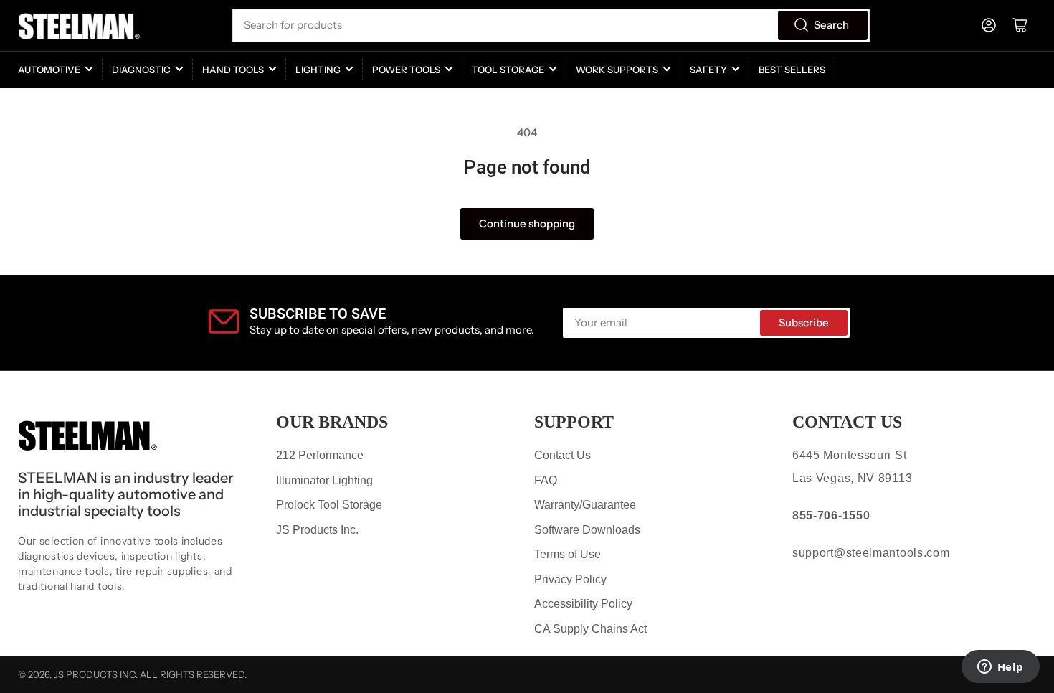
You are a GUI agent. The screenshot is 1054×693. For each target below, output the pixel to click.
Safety (708, 69)
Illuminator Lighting (324, 480)
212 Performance (320, 455)
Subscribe (804, 322)
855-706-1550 (831, 515)
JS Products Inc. (317, 530)
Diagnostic (141, 69)
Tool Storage (508, 69)
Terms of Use (567, 554)
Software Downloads (587, 530)
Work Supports (617, 69)
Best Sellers (792, 69)
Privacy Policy (570, 579)
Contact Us (562, 455)
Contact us (847, 421)
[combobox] (550, 25)
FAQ (545, 480)
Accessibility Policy (583, 604)
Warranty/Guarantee (585, 505)
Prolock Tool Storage (329, 505)
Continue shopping (527, 223)
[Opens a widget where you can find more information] (1000, 668)
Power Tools (406, 69)
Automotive (49, 69)
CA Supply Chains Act (590, 629)
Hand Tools (233, 69)
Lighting (318, 69)
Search (831, 25)
